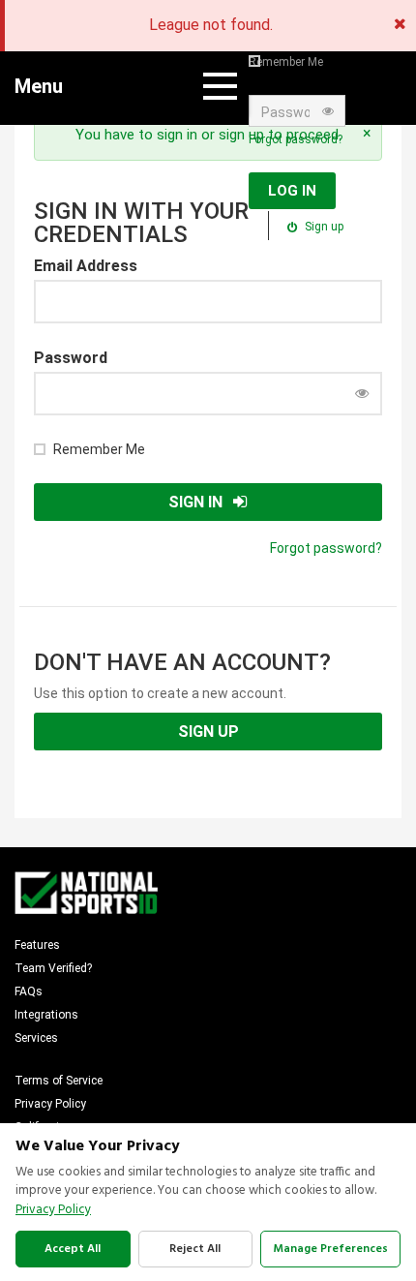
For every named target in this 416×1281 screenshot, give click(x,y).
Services (36, 1038)
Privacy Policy (50, 1104)
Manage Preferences (330, 1249)
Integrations (46, 1015)
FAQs (29, 991)
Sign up (322, 226)
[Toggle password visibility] (328, 111)
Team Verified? (53, 968)
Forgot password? (295, 139)
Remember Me (286, 62)
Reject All (195, 1249)
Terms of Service (59, 1080)
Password (70, 358)
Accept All (73, 1249)
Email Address (85, 266)
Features (37, 945)
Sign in (195, 502)
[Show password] (361, 393)
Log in (292, 190)
